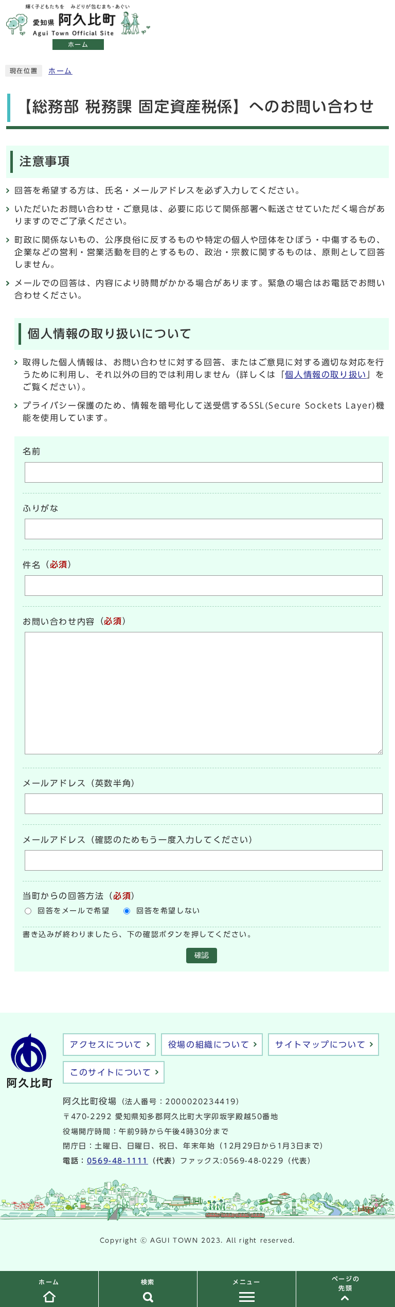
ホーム (60, 71)
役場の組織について (208, 1044)
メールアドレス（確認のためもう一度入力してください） (140, 840)
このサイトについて (110, 1072)
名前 (32, 452)
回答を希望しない (168, 910)
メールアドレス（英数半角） (81, 783)
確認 (201, 955)
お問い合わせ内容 (59, 621)
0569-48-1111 (117, 1160)
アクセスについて (106, 1044)
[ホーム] (78, 30)
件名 (32, 565)
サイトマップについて (320, 1044)
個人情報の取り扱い (325, 374)
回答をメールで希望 (74, 910)
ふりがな (41, 508)
